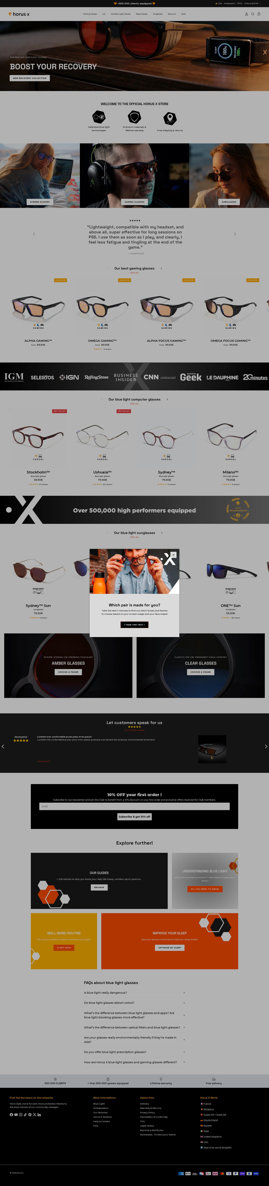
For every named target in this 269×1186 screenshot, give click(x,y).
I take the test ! (134, 625)
